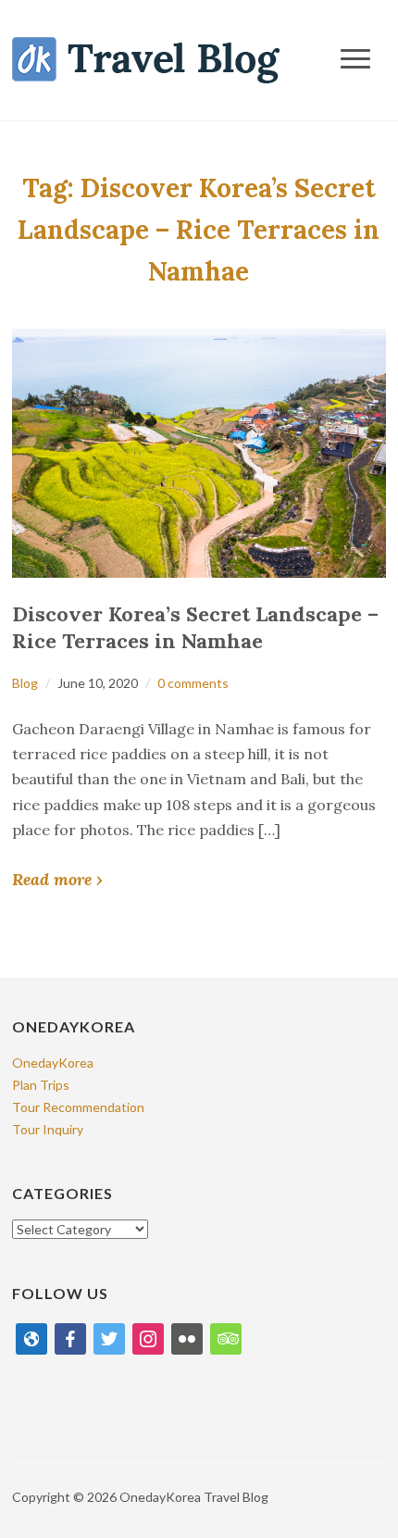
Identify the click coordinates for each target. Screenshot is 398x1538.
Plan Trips (40, 1085)
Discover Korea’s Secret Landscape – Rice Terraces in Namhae (195, 627)
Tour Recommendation (78, 1107)
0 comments (193, 683)
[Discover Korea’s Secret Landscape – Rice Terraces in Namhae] (199, 451)
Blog (25, 683)
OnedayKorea (52, 1062)
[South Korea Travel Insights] (146, 59)
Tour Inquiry (47, 1129)
